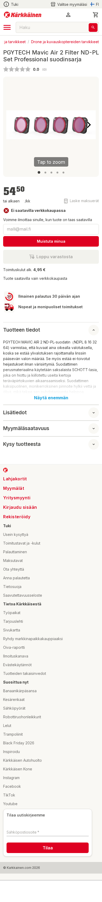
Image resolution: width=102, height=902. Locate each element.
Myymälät (13, 488)
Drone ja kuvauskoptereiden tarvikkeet (65, 41)
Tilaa (48, 847)
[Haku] (93, 27)
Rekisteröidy (16, 516)
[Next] (89, 125)
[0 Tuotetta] (96, 15)
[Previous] (13, 125)
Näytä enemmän (51, 397)
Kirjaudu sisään (20, 507)
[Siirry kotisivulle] (23, 15)
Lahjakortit (15, 478)
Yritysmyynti (16, 497)
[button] (68, 4)
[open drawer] (7, 27)
